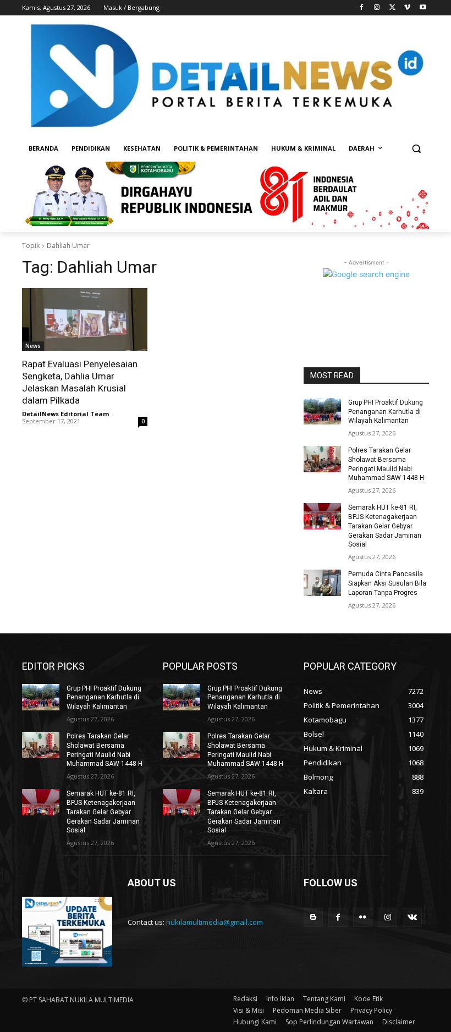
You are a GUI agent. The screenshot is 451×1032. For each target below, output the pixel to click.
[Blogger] (313, 917)
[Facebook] (361, 8)
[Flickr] (362, 917)
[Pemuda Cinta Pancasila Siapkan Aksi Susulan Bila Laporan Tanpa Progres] (322, 583)
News (33, 346)
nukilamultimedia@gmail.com (214, 922)
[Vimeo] (407, 8)
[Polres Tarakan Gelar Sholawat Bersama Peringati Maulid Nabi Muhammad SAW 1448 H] (322, 459)
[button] (416, 149)
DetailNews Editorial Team (65, 414)
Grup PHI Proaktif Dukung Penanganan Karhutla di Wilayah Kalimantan (385, 412)
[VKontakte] (412, 917)
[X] (392, 8)
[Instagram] (377, 8)
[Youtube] (422, 8)
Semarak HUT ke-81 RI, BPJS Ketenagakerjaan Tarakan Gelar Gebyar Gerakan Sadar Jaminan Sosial (384, 526)
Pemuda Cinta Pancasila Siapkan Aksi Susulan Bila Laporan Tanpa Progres (387, 583)
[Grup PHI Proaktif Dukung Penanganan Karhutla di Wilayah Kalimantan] (322, 411)
